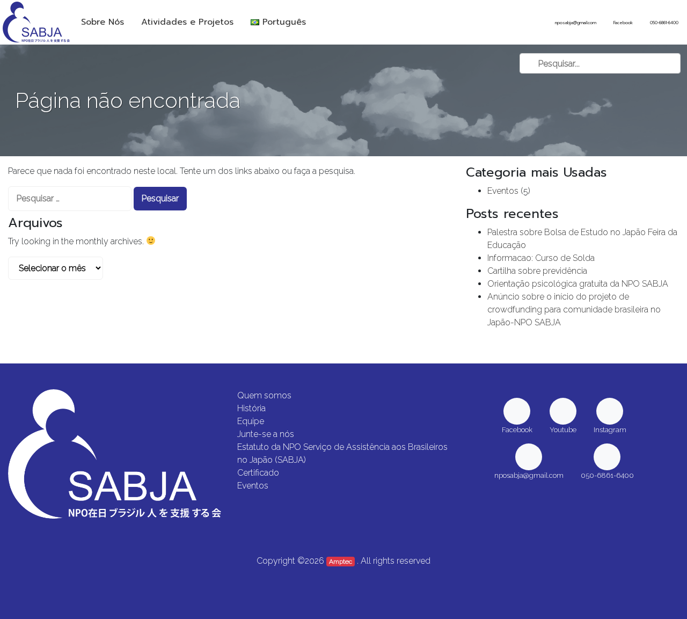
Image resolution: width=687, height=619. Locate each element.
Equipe (250, 421)
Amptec (340, 561)
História (251, 408)
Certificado (258, 473)
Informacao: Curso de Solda (541, 258)
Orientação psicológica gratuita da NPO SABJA (577, 284)
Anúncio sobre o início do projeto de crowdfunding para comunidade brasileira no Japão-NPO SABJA (574, 309)
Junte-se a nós (265, 434)
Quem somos (264, 395)
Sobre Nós (102, 22)
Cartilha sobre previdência (537, 271)
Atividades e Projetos (187, 22)
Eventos (502, 191)
